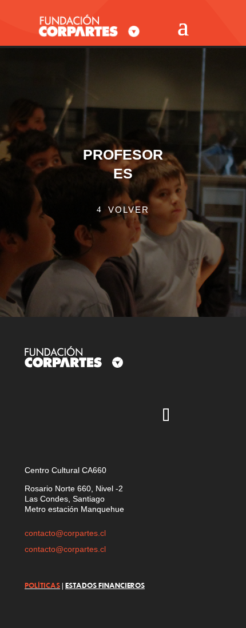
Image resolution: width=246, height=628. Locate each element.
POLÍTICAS (42, 585)
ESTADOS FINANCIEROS (105, 585)
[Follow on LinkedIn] (199, 416)
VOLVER (128, 209)
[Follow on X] (66, 416)
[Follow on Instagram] (33, 416)
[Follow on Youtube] (99, 416)
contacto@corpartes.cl (65, 533)
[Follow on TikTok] (166, 416)
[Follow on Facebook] (132, 416)
